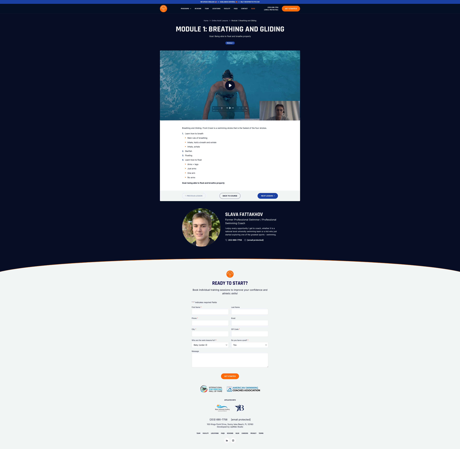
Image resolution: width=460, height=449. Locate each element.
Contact (244, 9)
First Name (196, 307)
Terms (261, 433)
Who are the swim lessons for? (204, 340)
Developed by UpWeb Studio (230, 427)
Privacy (253, 433)
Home (206, 21)
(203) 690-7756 (272, 7)
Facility (227, 9)
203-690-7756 (235, 240)
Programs (185, 9)
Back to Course (230, 196)
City (194, 329)
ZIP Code (235, 329)
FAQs (236, 9)
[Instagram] (233, 440)
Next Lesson (267, 196)
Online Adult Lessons (220, 21)
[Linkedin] (226, 440)
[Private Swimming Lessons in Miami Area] (163, 8)
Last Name (235, 307)
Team (207, 9)
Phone (195, 318)
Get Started (291, 9)
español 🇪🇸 (233, 2)
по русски (255, 2)
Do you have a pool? (239, 340)
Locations (216, 9)
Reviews (198, 9)
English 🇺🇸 (212, 2)
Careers (245, 433)
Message (195, 351)
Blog (253, 9)
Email (233, 318)
